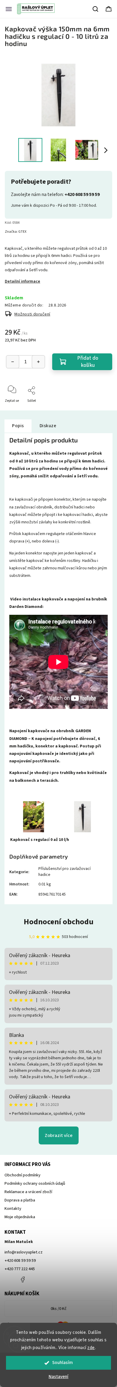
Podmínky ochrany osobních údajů (34, 1184)
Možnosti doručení (32, 314)
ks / (59, 1309)
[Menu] (9, 9)
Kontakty (12, 1209)
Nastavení (58, 1377)
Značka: (15, 231)
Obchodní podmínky (22, 1175)
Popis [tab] (18, 425)
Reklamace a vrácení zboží (28, 1192)
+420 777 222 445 (19, 1269)
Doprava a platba (19, 1200)
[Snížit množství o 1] (12, 361)
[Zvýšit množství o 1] (38, 361)
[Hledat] (95, 9)
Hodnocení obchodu (59, 921)
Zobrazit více (59, 1135)
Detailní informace (22, 281)
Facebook (22, 1279)
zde (91, 1348)
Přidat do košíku (87, 362)
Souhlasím (62, 1363)
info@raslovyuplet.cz (23, 1252)
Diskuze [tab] (48, 425)
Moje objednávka (19, 1217)
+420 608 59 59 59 (20, 1261)
